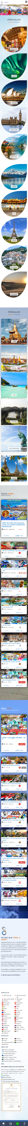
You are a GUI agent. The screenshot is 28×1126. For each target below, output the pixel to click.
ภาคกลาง (14, 478)
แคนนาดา (18, 1024)
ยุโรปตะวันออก (14, 157)
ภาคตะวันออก (19, 1040)
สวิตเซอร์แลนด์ (7, 1014)
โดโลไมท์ (6, 1001)
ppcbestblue (6, 1075)
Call (24, 1124)
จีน (14, 213)
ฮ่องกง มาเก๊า (14, 49)
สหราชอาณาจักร (14, 130)
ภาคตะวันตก (14, 422)
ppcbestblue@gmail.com (9, 1079)
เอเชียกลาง (6, 1033)
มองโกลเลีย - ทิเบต (20, 1029)
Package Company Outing (10, 1057)
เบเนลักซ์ (18, 1012)
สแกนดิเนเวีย (19, 1022)
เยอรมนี (18, 1014)
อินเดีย (5, 1008)
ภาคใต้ (14, 395)
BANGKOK (14, 368)
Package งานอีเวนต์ (8, 1055)
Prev (2, 10)
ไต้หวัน (17, 1007)
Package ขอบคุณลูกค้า (9, 1050)
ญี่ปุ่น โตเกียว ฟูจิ (7, 995)
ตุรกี (17, 1020)
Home (3, 1124)
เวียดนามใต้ (6, 1005)
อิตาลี (17, 1016)
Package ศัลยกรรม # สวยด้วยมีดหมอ (12, 1061)
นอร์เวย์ (14, 76)
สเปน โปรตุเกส (19, 1018)
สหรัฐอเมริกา (6, 1025)
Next (26, 10)
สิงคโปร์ (18, 1005)
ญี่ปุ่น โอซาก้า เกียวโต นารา (21, 996)
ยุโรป (5, 1012)
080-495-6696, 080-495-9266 (11, 1081)
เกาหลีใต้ (18, 1001)
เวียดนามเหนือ (14, 294)
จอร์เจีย (5, 1022)
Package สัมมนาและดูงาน (9, 1054)
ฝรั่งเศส (14, 240)
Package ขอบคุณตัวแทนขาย (10, 1052)
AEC (17, 1008)
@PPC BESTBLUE (7, 1077)
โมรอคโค (6, 1029)
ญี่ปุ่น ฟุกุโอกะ (19, 999)
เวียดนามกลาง (14, 267)
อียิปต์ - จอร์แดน (20, 1027)
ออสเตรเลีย (14, 103)
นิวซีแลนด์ (14, 187)
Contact (10, 1124)
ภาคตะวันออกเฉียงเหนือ (14, 448)
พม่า (5, 1007)
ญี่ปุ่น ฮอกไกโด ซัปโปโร (9, 999)
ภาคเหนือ (14, 341)
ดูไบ (17, 1031)
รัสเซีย (5, 1024)
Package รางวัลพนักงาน (9, 1059)
